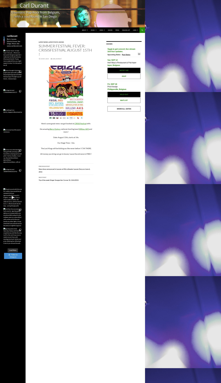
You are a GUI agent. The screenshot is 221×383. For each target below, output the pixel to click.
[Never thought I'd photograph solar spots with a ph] (12, 78)
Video (101, 30)
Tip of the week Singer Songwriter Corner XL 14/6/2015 (59, 178)
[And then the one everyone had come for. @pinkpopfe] (12, 217)
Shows (110, 30)
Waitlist (124, 100)
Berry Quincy (55, 129)
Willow (82, 129)
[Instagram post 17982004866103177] (12, 98)
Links (134, 30)
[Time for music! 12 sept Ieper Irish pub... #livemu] (12, 59)
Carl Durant (57, 59)
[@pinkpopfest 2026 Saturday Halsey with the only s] (12, 237)
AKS (87, 129)
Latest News (43, 42)
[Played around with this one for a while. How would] (12, 197)
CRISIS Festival (80, 123)
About (84, 30)
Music (93, 30)
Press (117, 30)
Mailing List (126, 30)
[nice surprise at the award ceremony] (12, 138)
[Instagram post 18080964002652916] (12, 177)
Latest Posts (53, 42)
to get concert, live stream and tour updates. (121, 50)
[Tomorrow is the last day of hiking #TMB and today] (12, 158)
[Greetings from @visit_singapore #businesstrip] (12, 118)
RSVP (124, 76)
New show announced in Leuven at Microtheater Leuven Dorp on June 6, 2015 (64, 169)
